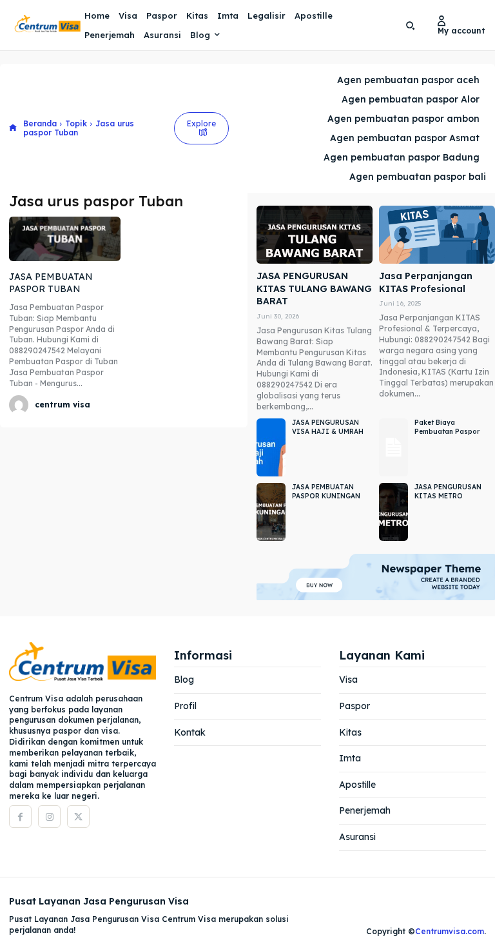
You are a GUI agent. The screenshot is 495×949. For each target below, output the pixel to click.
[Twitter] (78, 816)
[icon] (13, 128)
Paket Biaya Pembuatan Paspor (447, 427)
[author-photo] (20, 405)
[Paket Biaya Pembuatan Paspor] (393, 447)
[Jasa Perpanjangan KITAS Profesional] (437, 235)
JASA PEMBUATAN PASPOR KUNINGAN (326, 491)
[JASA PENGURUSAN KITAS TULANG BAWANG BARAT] (315, 235)
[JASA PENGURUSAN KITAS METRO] (393, 512)
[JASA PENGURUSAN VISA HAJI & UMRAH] (271, 447)
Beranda (40, 123)
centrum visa (62, 404)
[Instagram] (49, 816)
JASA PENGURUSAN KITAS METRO (447, 491)
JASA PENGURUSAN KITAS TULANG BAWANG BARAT (314, 288)
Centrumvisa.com (449, 931)
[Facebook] (20, 816)
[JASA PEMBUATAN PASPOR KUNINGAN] (271, 512)
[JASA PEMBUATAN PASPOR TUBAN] (65, 239)
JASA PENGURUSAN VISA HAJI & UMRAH (328, 427)
